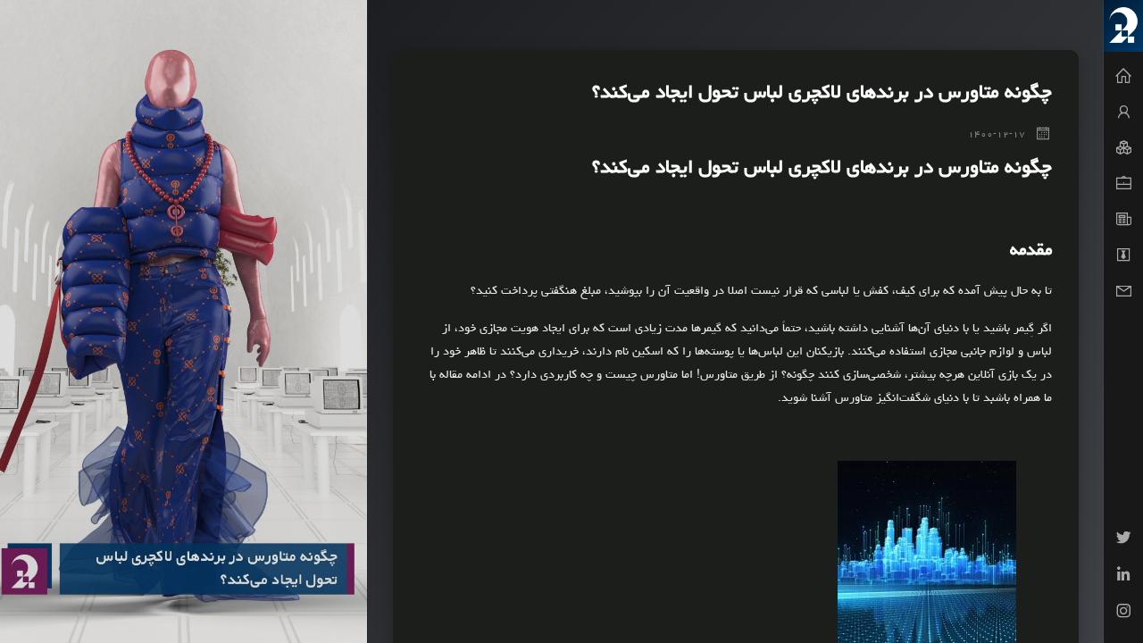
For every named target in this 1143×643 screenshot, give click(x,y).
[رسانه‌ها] (1123, 255)
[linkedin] (1123, 576)
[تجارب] (1123, 184)
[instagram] (1123, 613)
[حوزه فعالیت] (1123, 148)
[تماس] (1123, 291)
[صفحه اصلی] (1123, 77)
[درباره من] (1123, 112)
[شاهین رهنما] (1123, 26)
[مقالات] (1123, 219)
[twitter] (1123, 539)
